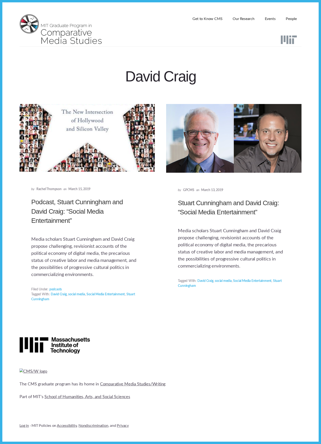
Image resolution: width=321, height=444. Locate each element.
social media (76, 294)
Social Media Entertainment (105, 294)
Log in (24, 426)
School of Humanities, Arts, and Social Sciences (87, 397)
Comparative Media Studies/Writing (132, 384)
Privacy (123, 426)
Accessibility (67, 426)
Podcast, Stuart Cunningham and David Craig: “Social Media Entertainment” (77, 211)
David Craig (59, 294)
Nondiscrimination (93, 426)
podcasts (55, 289)
